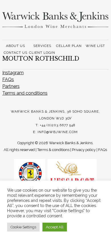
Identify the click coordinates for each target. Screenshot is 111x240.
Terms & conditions (53, 150)
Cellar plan (69, 46)
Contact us (15, 53)
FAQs (8, 79)
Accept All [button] (54, 227)
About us (15, 46)
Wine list (95, 46)
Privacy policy (84, 150)
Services (42, 46)
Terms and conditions (25, 93)
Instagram (13, 72)
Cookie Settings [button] (23, 227)
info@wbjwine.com (58, 132)
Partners (11, 86)
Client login (42, 53)
